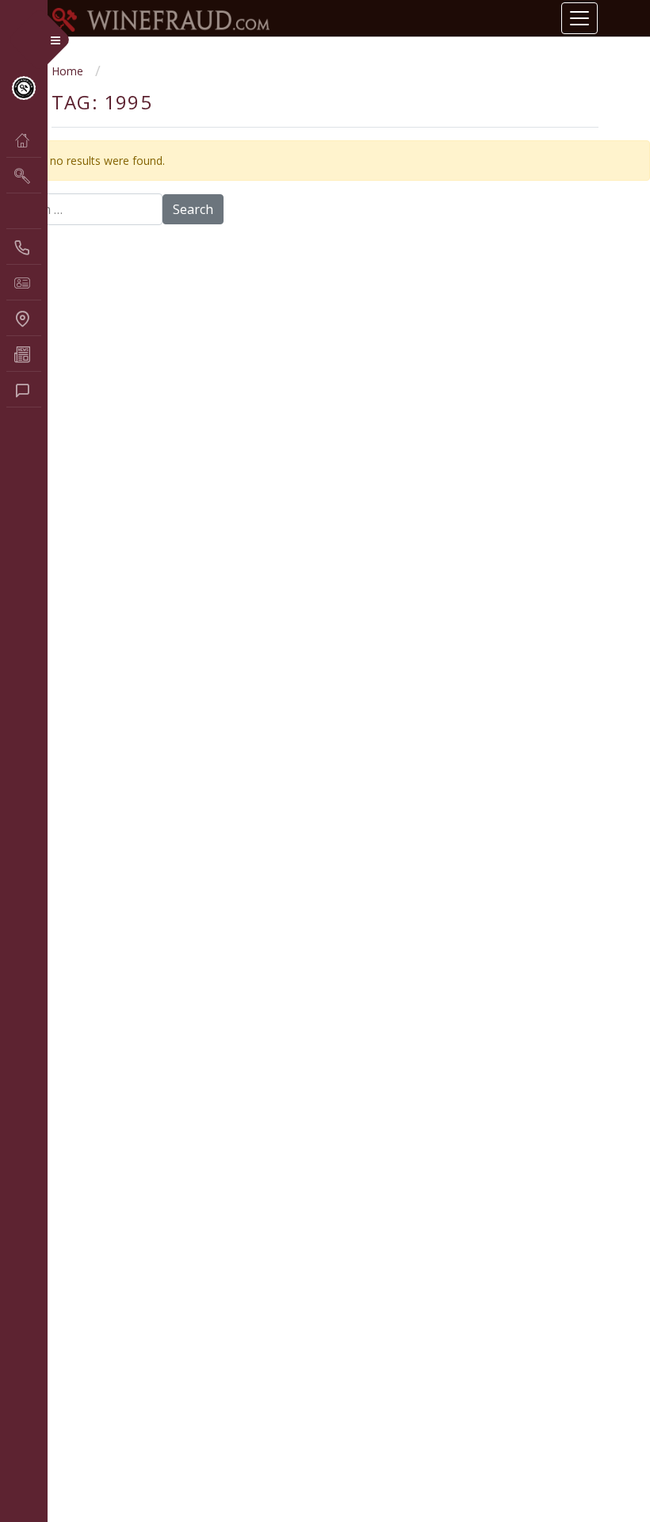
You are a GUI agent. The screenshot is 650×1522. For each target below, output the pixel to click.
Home (67, 70)
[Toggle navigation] (579, 18)
